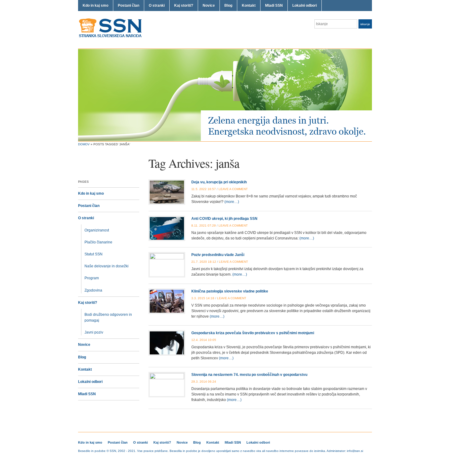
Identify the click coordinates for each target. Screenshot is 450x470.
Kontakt (249, 5)
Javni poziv (93, 332)
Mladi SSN (274, 5)
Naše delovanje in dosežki (106, 266)
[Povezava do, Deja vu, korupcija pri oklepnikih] (166, 192)
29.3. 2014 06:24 (203, 381)
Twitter (361, 36)
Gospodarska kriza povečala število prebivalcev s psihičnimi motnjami (252, 333)
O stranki (157, 5)
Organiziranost (96, 230)
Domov (84, 144)
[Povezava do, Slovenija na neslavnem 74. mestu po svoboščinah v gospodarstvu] (166, 384)
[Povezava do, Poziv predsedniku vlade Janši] (166, 264)
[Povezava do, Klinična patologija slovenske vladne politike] (166, 301)
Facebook (369, 36)
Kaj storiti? (183, 5)
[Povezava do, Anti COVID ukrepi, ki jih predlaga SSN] (166, 228)
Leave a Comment (233, 189)
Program (91, 278)
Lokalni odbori (304, 5)
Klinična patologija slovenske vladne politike (229, 291)
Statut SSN (93, 254)
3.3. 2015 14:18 (202, 298)
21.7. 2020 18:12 (203, 261)
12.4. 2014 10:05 (203, 340)
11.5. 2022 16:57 (203, 189)
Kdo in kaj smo (95, 5)
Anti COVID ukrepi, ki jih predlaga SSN (224, 218)
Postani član (128, 5)
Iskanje (365, 24)
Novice (209, 5)
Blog (228, 5)
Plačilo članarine (98, 242)
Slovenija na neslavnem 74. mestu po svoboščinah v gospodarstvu (249, 375)
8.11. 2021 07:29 (203, 225)
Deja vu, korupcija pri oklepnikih (219, 182)
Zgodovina (93, 290)
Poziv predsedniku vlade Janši (217, 255)
